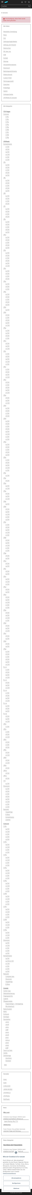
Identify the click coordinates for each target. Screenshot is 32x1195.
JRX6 (4, 757)
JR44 (4, 594)
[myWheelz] (6, 2)
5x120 (7, 1042)
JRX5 (4, 750)
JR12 (4, 268)
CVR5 (7, 127)
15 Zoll (7, 164)
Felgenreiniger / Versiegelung (14, 1004)
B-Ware (8, 814)
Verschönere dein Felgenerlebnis (12, 1145)
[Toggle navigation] (2, 1)
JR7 (4, 206)
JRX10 (5, 770)
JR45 (4, 610)
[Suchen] (29, 6)
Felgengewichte (8, 996)
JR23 (4, 379)
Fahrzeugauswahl (8, 81)
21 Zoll (7, 157)
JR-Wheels (6, 1096)
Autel (4, 1082)
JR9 (4, 219)
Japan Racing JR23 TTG (11, 1121)
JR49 (4, 649)
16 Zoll (7, 167)
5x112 (7, 1037)
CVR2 (7, 119)
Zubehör (8, 819)
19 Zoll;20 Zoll (10, 961)
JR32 (4, 478)
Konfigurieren (16, 1183)
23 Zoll (7, 519)
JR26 (4, 405)
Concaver (6, 114)
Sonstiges (6, 1016)
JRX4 (4, 739)
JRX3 (4, 729)
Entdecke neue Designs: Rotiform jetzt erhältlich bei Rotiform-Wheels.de (14, 1117)
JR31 (4, 473)
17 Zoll (7, 146)
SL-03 (5, 690)
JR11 (4, 250)
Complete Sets (10, 976)
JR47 (4, 633)
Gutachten (6, 84)
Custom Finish (7, 78)
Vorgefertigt (9, 812)
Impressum (6, 68)
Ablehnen (16, 1188)
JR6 (4, 193)
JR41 (4, 568)
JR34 (4, 491)
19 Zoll (7, 152)
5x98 (7, 1048)
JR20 (4, 341)
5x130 (7, 1045)
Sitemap (5, 61)
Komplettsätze (7, 144)
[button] (22, 2)
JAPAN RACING (7, 1089)
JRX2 (4, 724)
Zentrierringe (7, 1055)
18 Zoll (7, 149)
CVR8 (7, 135)
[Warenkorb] (29, 2)
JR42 (4, 576)
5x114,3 (8, 1040)
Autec (5, 1079)
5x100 (7, 1032)
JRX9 (4, 765)
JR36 (4, 506)
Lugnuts (5, 998)
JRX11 (5, 775)
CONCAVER (6, 1086)
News (5, 35)
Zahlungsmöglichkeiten (10, 41)
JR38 (4, 537)
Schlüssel (6, 1014)
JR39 (4, 553)
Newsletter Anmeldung (10, 31)
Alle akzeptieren (16, 1178)
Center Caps (7, 991)
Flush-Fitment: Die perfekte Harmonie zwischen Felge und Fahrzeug (14, 1130)
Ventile (5, 1053)
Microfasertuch (10, 1006)
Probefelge (6, 87)
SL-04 (5, 703)
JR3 (4, 162)
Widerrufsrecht (7, 74)
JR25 (4, 395)
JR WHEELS (6, 1092)
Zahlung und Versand (9, 45)
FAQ (4, 38)
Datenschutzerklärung (9, 1173)
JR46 (4, 623)
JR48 (4, 641)
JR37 (4, 522)
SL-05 (5, 713)
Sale (5, 1064)
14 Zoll (7, 330)
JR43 (4, 586)
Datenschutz (7, 48)
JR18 (4, 312)
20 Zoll (8, 154)
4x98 (7, 1029)
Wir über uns (7, 51)
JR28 (4, 418)
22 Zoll (7, 159)
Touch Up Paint (7, 1050)
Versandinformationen (9, 64)
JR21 (4, 351)
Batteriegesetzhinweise (10, 71)
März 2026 (6, 1112)
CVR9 (7, 137)
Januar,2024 (6, 1124)
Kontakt (5, 58)
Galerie (5, 91)
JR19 (4, 328)
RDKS (5, 1011)
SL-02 (5, 680)
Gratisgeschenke (8, 94)
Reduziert (6, 809)
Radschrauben (7, 1009)
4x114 (7, 1027)
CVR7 (7, 132)
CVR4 (7, 124)
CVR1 (7, 116)
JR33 (4, 483)
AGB (4, 54)
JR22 (4, 366)
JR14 (4, 281)
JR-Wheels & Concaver (10, 97)
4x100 (7, 1022)
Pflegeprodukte (7, 1001)
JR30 (4, 457)
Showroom (6, 786)
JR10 (4, 234)
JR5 (4, 177)
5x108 (7, 1035)
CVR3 (7, 122)
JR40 (4, 561)
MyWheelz (6, 1099)
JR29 (4, 441)
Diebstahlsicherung (9, 993)
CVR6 (7, 129)
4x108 (7, 1024)
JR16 (4, 307)
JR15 (4, 291)
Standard (8, 1060)
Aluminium (9, 1058)
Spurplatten (6, 1019)
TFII (4, 781)
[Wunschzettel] (25, 2)
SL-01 (5, 667)
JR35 (4, 501)
